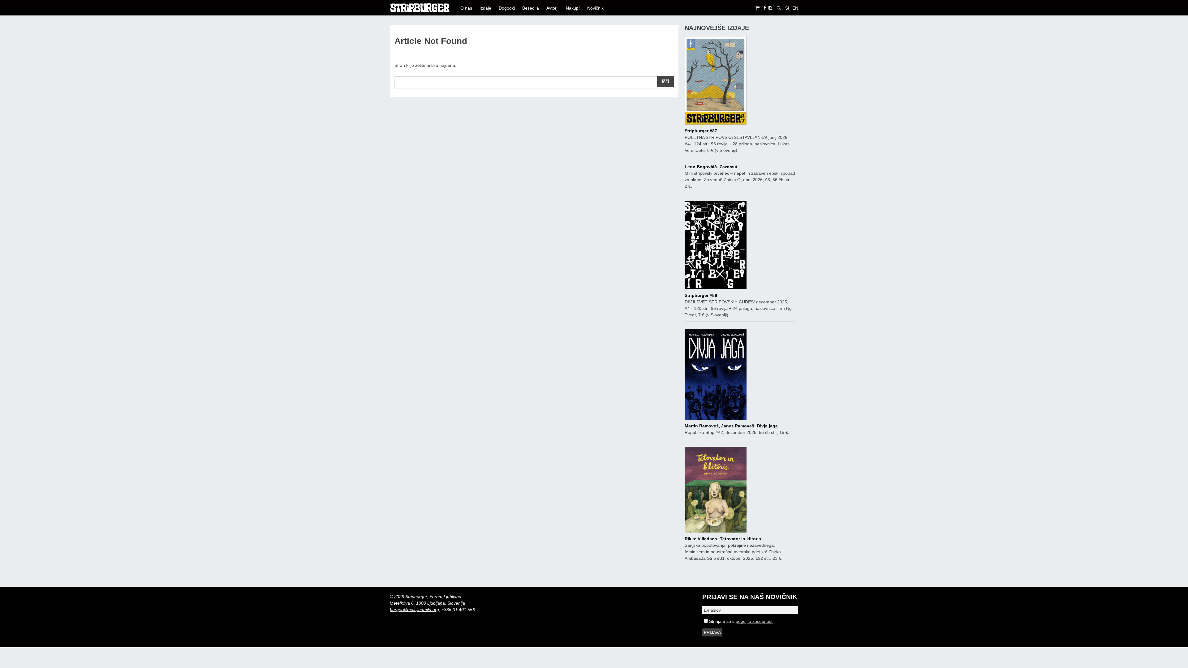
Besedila (530, 8)
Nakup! (573, 8)
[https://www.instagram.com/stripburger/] (770, 8)
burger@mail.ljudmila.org (414, 609)
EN (795, 8)
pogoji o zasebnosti (754, 621)
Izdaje (485, 8)
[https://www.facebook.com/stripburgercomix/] (765, 8)
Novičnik (595, 8)
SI (787, 8)
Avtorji (552, 8)
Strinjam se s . (741, 621)
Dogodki (507, 8)
